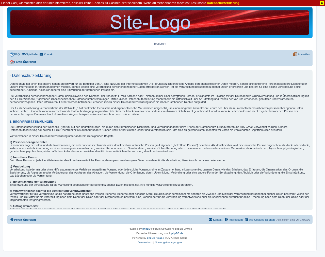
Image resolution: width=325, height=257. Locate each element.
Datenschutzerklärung (223, 3)
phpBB (146, 228)
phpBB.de (177, 233)
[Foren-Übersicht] (159, 22)
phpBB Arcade (155, 237)
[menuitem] (15, 54)
